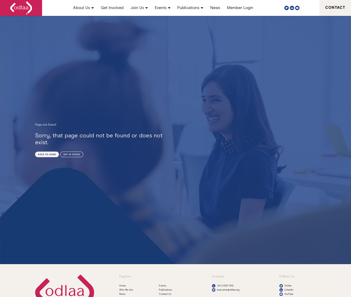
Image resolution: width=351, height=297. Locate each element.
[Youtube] (297, 8)
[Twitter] (286, 8)
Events (161, 8)
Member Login (240, 8)
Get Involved (112, 8)
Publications (188, 8)
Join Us (137, 8)
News (215, 8)
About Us (81, 8)
